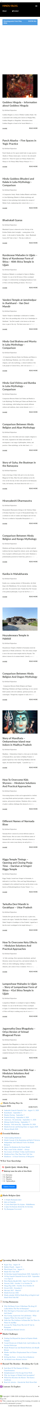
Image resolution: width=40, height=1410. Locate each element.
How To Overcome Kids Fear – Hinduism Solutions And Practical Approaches (19, 1073)
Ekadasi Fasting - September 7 (14, 1115)
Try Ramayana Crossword (12, 1209)
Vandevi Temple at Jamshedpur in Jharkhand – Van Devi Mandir (19, 303)
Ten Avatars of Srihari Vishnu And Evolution (19, 1152)
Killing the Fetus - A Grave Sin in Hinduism (19, 1357)
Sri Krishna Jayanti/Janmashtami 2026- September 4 (22, 1274)
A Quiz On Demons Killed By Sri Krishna (18, 1206)
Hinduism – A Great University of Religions (19, 1156)
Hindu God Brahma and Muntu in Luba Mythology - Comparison (19, 344)
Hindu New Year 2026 (11, 1271)
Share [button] (4, 128)
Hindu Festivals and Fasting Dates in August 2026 (21, 1126)
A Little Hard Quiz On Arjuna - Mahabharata (19, 1204)
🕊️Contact (15, 11)
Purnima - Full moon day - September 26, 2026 (20, 1124)
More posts (33, 1107)
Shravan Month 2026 (11, 1129)
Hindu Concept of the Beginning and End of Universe (22, 1140)
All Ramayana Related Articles (14, 1329)
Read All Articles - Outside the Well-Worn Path (20, 1382)
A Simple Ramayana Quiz (12, 1199)
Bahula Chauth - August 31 (13, 1267)
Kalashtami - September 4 (13, 1112)
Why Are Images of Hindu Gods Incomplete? (19, 1375)
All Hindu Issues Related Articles (15, 1359)
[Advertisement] (20, 50)
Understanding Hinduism (12, 1137)
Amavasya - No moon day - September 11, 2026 (20, 1119)
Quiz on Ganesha (10, 1202)
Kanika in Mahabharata (15, 574)
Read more (33, 128)
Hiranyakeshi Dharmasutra (17, 501)
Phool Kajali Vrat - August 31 (14, 1269)
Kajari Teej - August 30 (12, 1264)
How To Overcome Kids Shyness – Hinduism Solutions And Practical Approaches (19, 783)
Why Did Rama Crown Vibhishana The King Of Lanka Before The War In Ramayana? (20, 1307)
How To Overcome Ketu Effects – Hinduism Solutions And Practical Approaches (19, 945)
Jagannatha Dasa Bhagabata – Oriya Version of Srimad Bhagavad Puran (18, 1032)
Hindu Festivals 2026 (11, 1292)
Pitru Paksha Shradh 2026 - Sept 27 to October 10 (21, 1281)
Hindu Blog (10, 6)
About (4, 11)
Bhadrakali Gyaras (12, 220)
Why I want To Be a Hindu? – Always (17, 1149)
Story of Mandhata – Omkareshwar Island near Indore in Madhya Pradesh (17, 741)
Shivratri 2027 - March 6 (12, 1290)
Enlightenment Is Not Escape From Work (18, 1373)
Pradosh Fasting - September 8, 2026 (16, 1117)
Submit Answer (9, 1187)
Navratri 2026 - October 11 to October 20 (18, 1283)
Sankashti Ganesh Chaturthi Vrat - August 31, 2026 (21, 1110)
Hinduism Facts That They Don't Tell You (18, 1154)
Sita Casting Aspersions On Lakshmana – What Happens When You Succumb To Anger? (20, 1316)
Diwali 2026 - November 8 (13, 1288)
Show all (32, 21)
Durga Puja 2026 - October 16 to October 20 (19, 1285)
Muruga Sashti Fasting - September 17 (17, 1122)
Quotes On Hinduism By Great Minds (17, 1147)
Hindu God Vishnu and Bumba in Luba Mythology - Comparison (19, 386)
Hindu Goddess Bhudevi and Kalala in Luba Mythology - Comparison (18, 182)
